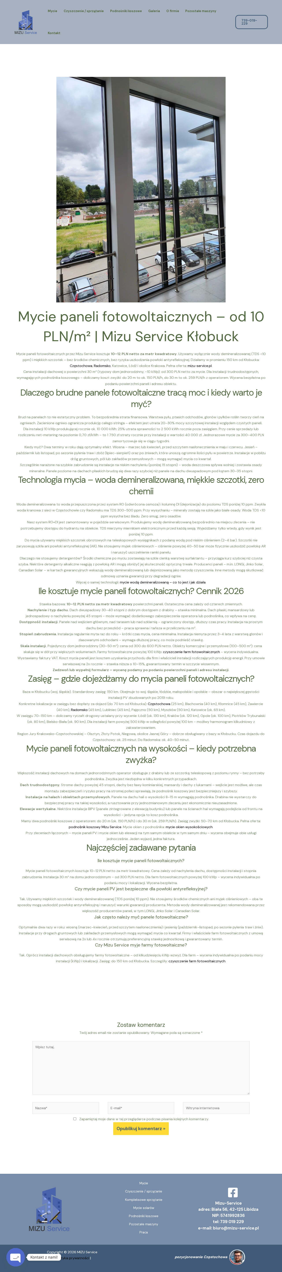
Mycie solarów (143, 1208)
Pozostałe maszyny (200, 11)
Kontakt (54, 33)
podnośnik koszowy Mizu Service (95, 827)
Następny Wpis (258, 994)
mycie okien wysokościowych (189, 827)
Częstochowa (81, 365)
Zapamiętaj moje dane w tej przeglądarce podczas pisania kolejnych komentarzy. (144, 1119)
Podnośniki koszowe (126, 11)
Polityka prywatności (72, 1258)
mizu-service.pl (200, 365)
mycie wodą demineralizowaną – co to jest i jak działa (163, 582)
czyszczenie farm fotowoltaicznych (191, 652)
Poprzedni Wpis (24, 994)
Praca (143, 1232)
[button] (254, 22)
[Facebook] (232, 1192)
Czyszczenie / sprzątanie (84, 11)
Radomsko (102, 365)
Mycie (52, 11)
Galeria (154, 11)
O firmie (172, 11)
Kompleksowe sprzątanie (143, 1200)
